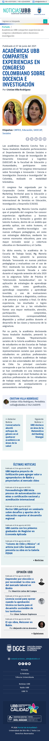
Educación (27, 130)
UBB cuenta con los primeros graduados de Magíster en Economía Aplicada (21, 531)
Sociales (7, 133)
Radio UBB (24, 687)
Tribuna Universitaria (24, 677)
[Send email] (40, 139)
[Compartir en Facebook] (28, 139)
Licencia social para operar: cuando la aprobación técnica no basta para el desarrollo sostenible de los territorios (21, 605)
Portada (24, 670)
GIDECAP (38, 130)
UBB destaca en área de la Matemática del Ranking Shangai (36, 431)
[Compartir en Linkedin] (36, 139)
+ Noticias (38, 560)
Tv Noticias (24, 673)
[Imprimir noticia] (44, 139)
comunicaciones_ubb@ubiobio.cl (25, 659)
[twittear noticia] (32, 139)
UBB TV (24, 691)
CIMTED (17, 130)
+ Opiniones (37, 633)
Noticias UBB (24, 684)
